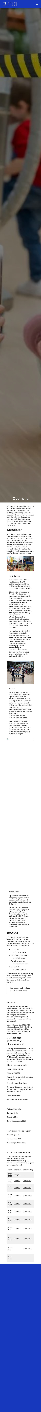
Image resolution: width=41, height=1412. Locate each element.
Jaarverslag (27, 1181)
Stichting (21, 1099)
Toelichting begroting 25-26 (16, 1121)
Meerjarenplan (12, 1099)
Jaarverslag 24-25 (13, 1135)
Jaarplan (17, 1175)
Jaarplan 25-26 (12, 1113)
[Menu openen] (37, 4)
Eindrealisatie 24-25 (14, 1139)
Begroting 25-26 (12, 1117)
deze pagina (20, 1089)
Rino (26, 1099)
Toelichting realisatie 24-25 (16, 1143)
